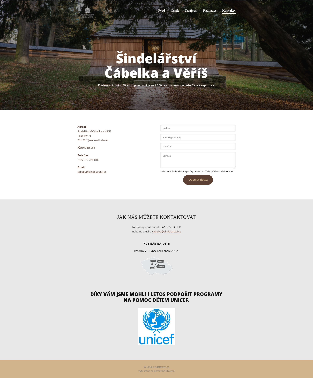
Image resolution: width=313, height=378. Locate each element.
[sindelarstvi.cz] (87, 10)
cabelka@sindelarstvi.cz (91, 171)
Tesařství (191, 10)
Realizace (209, 10)
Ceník (175, 10)
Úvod (161, 10)
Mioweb (170, 370)
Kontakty (229, 10)
